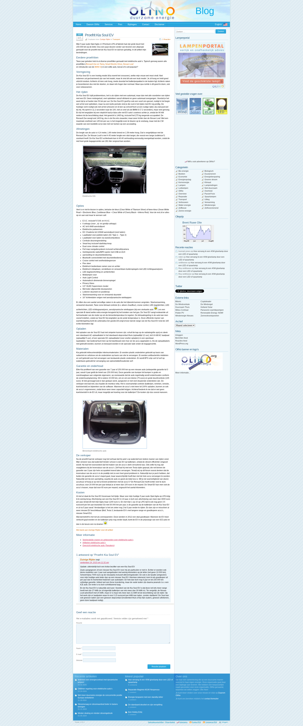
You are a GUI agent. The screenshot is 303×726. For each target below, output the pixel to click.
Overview (182, 194)
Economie (182, 177)
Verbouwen (183, 202)
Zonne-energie (184, 211)
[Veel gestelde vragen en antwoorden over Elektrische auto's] (208, 106)
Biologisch (209, 171)
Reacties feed (181, 341)
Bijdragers (132, 24)
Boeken (181, 174)
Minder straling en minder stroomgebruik (95, 713)
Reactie (79, 623)
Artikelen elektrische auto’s (94, 543)
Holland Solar (206, 307)
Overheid (208, 191)
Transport (116, 39)
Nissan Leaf (128, 64)
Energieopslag (184, 179)
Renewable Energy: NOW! (212, 313)
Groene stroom (211, 179)
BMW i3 (98, 67)
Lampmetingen (211, 185)
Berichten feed (181, 338)
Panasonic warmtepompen (212, 310)
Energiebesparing (212, 177)
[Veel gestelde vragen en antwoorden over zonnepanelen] (195, 106)
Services (109, 24)
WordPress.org (181, 344)
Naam (79, 648)
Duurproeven (210, 174)
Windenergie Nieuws (184, 316)
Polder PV (179, 313)
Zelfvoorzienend (211, 208)
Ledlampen (183, 188)
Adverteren (183, 722)
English (218, 24)
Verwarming (210, 202)
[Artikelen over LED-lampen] (222, 106)
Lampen (182, 185)
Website (79, 660)
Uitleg (207, 199)
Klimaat (208, 182)
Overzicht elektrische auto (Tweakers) (99, 545)
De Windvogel (207, 304)
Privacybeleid (170, 722)
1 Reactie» (166, 39)
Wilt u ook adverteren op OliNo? (201, 161)
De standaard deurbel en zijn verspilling (145, 705)
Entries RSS (196, 722)
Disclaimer (159, 24)
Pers (120, 24)
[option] (201, 65)
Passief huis (210, 194)
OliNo (180, 191)
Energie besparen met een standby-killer (145, 697)
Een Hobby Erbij (135, 712)
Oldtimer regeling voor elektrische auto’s (95, 689)
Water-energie (184, 205)
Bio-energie (183, 171)
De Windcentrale (182, 304)
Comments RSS (211, 722)
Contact (145, 24)
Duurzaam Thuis (182, 307)
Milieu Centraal (181, 310)
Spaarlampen (210, 197)
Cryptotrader (206, 301)
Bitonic (178, 301)
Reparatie (182, 197)
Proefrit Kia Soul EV (99, 35)
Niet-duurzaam (211, 188)
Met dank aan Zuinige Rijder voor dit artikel (94, 530)
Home (78, 24)
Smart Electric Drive (113, 64)
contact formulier (211, 699)
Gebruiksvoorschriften (156, 722)
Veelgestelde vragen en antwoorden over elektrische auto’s (108, 540)
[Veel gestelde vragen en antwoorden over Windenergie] (182, 106)
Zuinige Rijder (105, 39)
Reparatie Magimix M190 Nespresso (144, 690)
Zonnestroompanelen (210, 316)
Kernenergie (183, 182)
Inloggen (179, 335)
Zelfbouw (182, 208)
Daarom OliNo (92, 24)
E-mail (79, 654)
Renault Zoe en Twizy (95, 64)
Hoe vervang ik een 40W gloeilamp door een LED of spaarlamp (150, 681)
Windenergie (210, 205)
